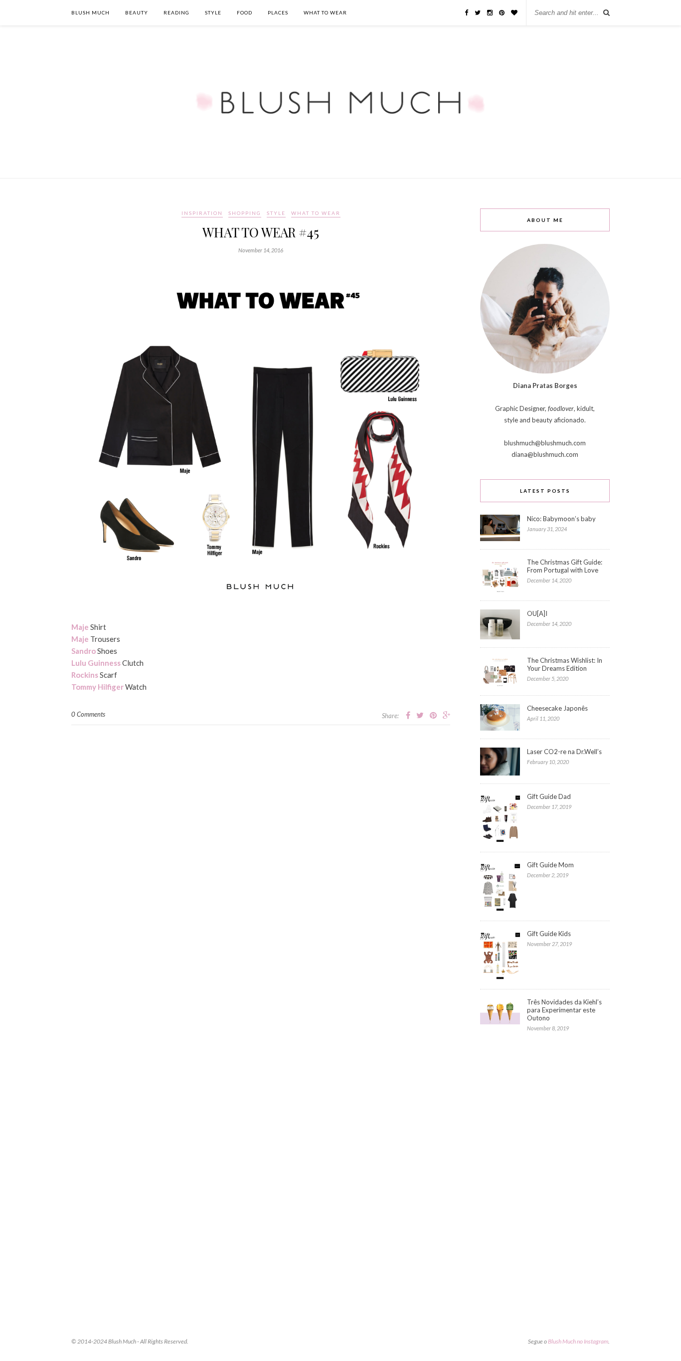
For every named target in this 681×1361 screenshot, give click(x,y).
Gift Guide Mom (550, 865)
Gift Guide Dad (549, 796)
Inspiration (202, 213)
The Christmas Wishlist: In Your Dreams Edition (564, 664)
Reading (176, 12)
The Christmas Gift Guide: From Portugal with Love (564, 566)
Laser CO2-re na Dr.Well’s (564, 752)
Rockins (84, 674)
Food (244, 12)
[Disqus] (260, 849)
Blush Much (90, 12)
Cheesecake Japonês (557, 708)
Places (278, 12)
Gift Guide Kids (549, 934)
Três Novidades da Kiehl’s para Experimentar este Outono (564, 1010)
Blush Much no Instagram (578, 1341)
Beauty (136, 12)
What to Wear (325, 12)
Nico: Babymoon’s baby (561, 519)
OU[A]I (537, 613)
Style (213, 12)
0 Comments (88, 714)
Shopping (244, 213)
